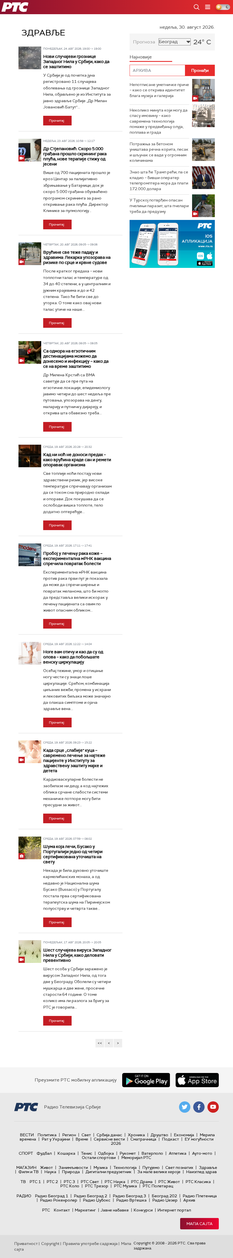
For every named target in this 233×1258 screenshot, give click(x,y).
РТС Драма (142, 1181)
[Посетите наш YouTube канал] (213, 1107)
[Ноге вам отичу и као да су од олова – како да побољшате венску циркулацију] (29, 653)
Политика (47, 1134)
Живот (46, 1167)
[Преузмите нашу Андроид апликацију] (146, 1080)
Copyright (50, 1243)
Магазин (26, 1167)
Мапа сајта (199, 1223)
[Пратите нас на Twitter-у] (184, 1107)
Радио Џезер (165, 1200)
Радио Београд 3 (129, 1195)
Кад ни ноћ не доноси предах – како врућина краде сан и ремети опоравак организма (77, 460)
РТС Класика (198, 1181)
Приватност (26, 1243)
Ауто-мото (202, 1153)
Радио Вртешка (131, 1200)
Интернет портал (174, 1210)
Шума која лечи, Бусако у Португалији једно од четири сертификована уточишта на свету (73, 854)
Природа (71, 1171)
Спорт (26, 1153)
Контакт (62, 1210)
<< (99, 1043)
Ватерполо (152, 1153)
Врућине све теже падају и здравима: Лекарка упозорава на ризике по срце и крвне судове (77, 257)
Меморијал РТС (136, 1157)
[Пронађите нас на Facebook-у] (199, 1107)
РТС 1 (35, 1181)
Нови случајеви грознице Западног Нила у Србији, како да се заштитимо (76, 62)
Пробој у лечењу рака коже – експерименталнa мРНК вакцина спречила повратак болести (77, 558)
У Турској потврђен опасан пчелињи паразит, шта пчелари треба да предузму (159, 206)
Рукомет (128, 1153)
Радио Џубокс (97, 1200)
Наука (50, 1171)
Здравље (208, 1167)
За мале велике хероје (158, 1171)
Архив (189, 1200)
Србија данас (109, 1134)
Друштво (159, 1134)
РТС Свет (90, 1181)
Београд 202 (164, 1195)
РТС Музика (125, 1185)
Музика (100, 1167)
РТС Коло (69, 1185)
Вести (27, 1134)
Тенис (86, 1153)
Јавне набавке (115, 1210)
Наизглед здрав (201, 1171)
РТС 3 (69, 1181)
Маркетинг (85, 1210)
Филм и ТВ (28, 1171)
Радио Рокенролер (58, 1200)
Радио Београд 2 (90, 1195)
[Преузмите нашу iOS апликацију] (197, 1080)
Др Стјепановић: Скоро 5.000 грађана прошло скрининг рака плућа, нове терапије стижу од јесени (75, 156)
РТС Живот (169, 1181)
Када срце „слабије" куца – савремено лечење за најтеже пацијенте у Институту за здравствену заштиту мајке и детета (74, 760)
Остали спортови (99, 1157)
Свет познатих (179, 1167)
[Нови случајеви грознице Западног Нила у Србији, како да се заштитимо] (29, 58)
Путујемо (151, 1167)
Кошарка (66, 1153)
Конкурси (143, 1210)
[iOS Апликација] (172, 244)
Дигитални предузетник (109, 1171)
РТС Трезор (96, 1185)
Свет (86, 1134)
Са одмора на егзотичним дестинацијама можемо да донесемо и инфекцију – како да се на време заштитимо (76, 358)
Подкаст (170, 1139)
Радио (23, 1195)
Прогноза (144, 42)
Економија (184, 1134)
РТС (46, 1210)
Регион (69, 1134)
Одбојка (106, 1153)
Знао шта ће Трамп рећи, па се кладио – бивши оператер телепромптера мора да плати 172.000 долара (159, 180)
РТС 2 (52, 1181)
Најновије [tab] (141, 57)
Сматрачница (143, 1139)
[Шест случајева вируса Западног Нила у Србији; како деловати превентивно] (29, 951)
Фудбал (44, 1153)
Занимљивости (73, 1167)
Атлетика (177, 1153)
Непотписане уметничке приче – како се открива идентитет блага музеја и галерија (159, 90)
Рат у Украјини (56, 1139)
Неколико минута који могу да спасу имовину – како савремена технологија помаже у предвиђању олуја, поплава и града (159, 121)
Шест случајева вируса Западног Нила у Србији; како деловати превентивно (77, 955)
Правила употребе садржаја (90, 1243)
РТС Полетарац (158, 1185)
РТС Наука (115, 1181)
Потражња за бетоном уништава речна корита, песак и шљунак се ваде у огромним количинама (159, 152)
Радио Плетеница (200, 1195)
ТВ (23, 1181)
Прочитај (56, 120)
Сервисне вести (109, 1139)
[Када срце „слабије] (29, 751)
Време (82, 1139)
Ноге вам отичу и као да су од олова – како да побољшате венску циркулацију (73, 657)
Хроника (136, 1134)
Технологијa (125, 1167)
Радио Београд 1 (51, 1195)
